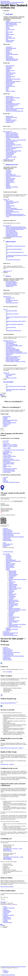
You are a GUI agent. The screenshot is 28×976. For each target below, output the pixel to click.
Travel (7, 88)
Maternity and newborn (14, 601)
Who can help (6, 225)
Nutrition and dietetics (13, 603)
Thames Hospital (12, 572)
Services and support (7, 922)
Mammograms (9, 68)
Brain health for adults (10, 72)
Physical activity (9, 83)
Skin (7, 39)
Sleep (7, 89)
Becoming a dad (9, 149)
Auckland (8, 169)
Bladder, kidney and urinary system (13, 22)
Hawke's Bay (9, 173)
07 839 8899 (9, 671)
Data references (9, 354)
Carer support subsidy (10, 230)
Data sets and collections (11, 342)
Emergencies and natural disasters (13, 79)
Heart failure (11, 595)
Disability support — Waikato (7, 764)
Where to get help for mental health (13, 150)
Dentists (7, 204)
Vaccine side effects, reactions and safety (14, 108)
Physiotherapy (12, 612)
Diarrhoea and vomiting (11, 48)
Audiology (11, 578)
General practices (9, 203)
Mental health (12, 602)
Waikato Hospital (12, 570)
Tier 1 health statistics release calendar (14, 345)
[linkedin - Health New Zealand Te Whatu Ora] (1, 932)
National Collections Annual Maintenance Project (16, 352)
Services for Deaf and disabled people (14, 209)
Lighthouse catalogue (10, 348)
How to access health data (11, 344)
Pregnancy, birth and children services (14, 147)
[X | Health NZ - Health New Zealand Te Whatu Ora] (1, 965)
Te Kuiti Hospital (12, 575)
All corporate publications (11, 310)
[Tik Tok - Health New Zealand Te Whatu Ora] (1, 963)
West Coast (8, 188)
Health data (6, 280)
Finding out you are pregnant (12, 133)
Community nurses (13, 589)
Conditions (6, 16)
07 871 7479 (9, 851)
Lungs (7, 35)
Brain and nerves (9, 25)
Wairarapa (8, 185)
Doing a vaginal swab (10, 100)
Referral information (7, 540)
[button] (3, 899)
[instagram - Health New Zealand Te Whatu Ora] (1, 930)
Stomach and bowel (10, 40)
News (4, 309)
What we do (6, 278)
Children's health (12, 586)
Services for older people (11, 208)
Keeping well (21, 16)
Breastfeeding (9, 146)
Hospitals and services (8, 160)
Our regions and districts (11, 283)
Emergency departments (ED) (12, 202)
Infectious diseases (10, 34)
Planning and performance (11, 285)
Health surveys (9, 346)
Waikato (8, 184)
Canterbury (8, 172)
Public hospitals (9, 200)
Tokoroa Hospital (12, 573)
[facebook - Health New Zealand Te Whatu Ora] (1, 929)
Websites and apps (7, 918)
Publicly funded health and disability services (15, 226)
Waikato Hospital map (8, 530)
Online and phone (7, 237)
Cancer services (12, 581)
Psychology (11, 613)
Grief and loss (9, 155)
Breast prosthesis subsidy (11, 231)
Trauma (10, 623)
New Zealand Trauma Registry (12, 349)
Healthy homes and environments (13, 81)
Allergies (8, 21)
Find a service (14, 167)
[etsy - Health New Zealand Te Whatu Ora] (14, 959)
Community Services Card (11, 234)
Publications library (19, 278)
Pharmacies (8, 206)
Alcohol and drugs (10, 153)
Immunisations (7, 18)
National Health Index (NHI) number (14, 236)
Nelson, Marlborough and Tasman (13, 176)
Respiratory (11, 615)
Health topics (6, 10)
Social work (11, 619)
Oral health (11, 606)
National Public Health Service (12, 211)
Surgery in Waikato (13, 621)
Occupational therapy (13, 604)
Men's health (8, 36)
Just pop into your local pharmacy (10, 635)
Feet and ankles (9, 32)
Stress (7, 158)
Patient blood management (14, 608)
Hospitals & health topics (6, 2)
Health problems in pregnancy (12, 136)
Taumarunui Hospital (13, 574)
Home (4, 542)
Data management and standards (13, 350)
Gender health (9, 80)
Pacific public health (10, 82)
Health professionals (19, 2)
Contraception (9, 101)
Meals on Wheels (7, 539)
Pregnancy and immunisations (12, 137)
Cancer (7, 27)
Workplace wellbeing (10, 91)
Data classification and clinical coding (14, 351)
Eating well (8, 77)
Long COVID (9, 49)
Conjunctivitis (9, 53)
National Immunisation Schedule (13, 103)
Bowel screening (9, 98)
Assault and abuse (10, 154)
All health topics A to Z (8, 159)
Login (3, 395)
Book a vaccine (9, 107)
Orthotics (11, 607)
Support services (9, 210)
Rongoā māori (9, 56)
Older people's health (10, 38)
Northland (8, 177)
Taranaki (8, 183)
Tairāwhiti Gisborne (10, 182)
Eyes (7, 30)
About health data (10, 343)
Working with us (9, 286)
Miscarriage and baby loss (11, 141)
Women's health (9, 41)
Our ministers (9, 301)
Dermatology (11, 591)
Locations (5, 920)
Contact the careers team (11, 377)
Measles (7, 51)
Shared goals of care (13, 625)
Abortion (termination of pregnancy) (14, 144)
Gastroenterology (12, 596)
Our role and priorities (10, 281)
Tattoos (7, 87)
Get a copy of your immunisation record (14, 111)
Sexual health (9, 85)
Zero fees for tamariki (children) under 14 (15, 229)
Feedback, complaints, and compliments (17, 624)
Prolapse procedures (10, 70)
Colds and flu (9, 47)
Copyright (5, 972)
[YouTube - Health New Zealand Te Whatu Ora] (1, 961)
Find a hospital (7, 167)
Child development (13, 584)
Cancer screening (9, 74)
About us (5, 272)
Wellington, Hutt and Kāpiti (12, 186)
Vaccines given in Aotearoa (12, 104)
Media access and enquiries (12, 357)
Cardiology (11, 583)
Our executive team (10, 297)
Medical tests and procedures (12, 59)
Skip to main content (5, 1)
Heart (7, 33)
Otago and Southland (10, 178)
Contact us (12, 280)
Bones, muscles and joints (11, 24)
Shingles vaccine (9, 122)
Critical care (11, 590)
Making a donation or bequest (12, 360)
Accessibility (6, 971)
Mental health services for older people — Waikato (11, 747)
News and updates (7, 911)
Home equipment (9, 57)
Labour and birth (9, 142)
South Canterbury (10, 180)
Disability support (12, 594)
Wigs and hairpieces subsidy (12, 233)
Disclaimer (5, 921)
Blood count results (10, 65)
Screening (8, 138)
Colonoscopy (9, 66)
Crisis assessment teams (11, 152)
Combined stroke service (8, 535)
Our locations (9, 375)
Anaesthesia (11, 577)
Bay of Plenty (9, 171)
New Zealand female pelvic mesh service (15, 214)
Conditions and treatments (8, 907)
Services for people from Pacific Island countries (16, 228)
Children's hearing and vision (15, 587)
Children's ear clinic (13, 585)
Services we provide (7, 532)
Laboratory (11, 598)
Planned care (8, 213)
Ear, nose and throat (10, 29)
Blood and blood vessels (11, 23)
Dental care (8, 75)
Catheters (8, 71)
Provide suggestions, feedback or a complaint (15, 361)
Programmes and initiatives (12, 282)
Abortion (8, 69)
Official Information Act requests (13, 359)
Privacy (5, 970)
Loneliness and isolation (11, 156)
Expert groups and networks (12, 302)
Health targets (6, 296)
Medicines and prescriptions (12, 54)
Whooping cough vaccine (11, 117)
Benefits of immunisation (11, 109)
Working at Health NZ (11, 374)
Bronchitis (8, 50)
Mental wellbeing (7, 19)
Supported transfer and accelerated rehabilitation (13, 536)
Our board (8, 299)
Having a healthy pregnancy (12, 135)
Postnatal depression (10, 143)
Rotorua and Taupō (10, 179)
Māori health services (13, 600)
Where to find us (6, 529)
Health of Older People (8, 534)
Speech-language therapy (14, 620)
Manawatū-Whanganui (11, 174)
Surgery (7, 55)
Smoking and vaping (10, 86)
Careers (13, 2)
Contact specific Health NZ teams (13, 356)
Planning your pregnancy (11, 132)
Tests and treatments (13, 16)
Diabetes (8, 28)
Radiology (11, 614)
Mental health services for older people (11, 533)
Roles (7, 376)
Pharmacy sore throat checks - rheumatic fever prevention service (17, 610)
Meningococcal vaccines (11, 119)
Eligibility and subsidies (8, 168)
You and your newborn (11, 148)
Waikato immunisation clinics (15, 626)
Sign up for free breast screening (13, 97)
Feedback (5, 199)
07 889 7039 (9, 859)
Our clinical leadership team (12, 300)
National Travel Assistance (11, 235)
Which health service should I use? (10, 632)
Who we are (12, 278)
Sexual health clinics (10, 205)
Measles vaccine (9, 96)
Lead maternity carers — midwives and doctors (16, 139)
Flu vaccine (8, 118)
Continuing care (6, 538)
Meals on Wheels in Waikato (7, 886)
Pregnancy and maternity (16, 18)
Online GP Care (6, 271)
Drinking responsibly (10, 76)
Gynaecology (11, 597)
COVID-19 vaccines (10, 121)
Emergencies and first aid (11, 60)
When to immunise (10, 106)
